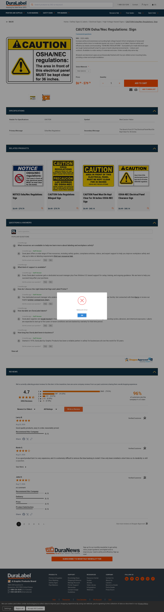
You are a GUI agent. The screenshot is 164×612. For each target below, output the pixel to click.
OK (82, 315)
